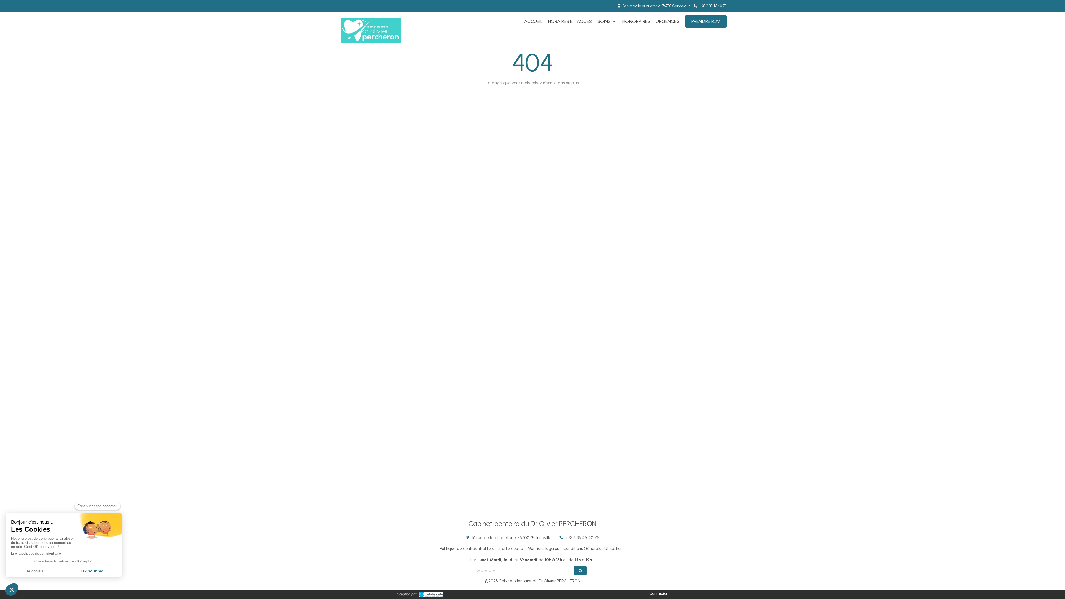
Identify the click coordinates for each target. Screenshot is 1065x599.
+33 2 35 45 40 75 (582, 537)
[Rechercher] (580, 570)
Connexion (658, 593)
